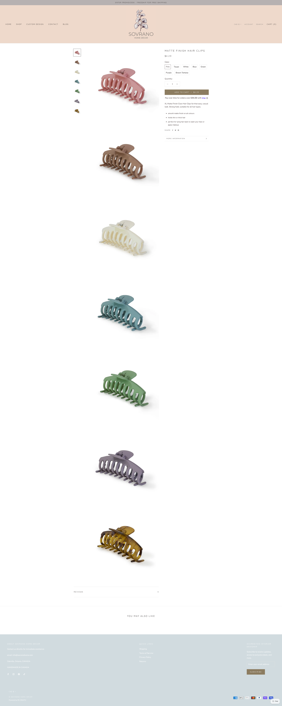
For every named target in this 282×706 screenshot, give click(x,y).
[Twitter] (175, 130)
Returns (142, 661)
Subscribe (256, 672)
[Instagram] (13, 674)
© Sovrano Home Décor (21, 697)
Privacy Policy (145, 657)
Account (249, 24)
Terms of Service (146, 653)
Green (203, 66)
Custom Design (35, 24)
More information (175, 138)
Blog (66, 24)
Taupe (176, 66)
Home (9, 24)
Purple (169, 72)
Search (259, 24)
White (185, 66)
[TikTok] (24, 674)
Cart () (271, 24)
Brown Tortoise (182, 72)
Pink (168, 66)
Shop (19, 24)
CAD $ (236, 24)
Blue (195, 66)
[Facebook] (172, 130)
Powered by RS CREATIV (17, 700)
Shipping (143, 649)
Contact (53, 24)
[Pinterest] (178, 130)
